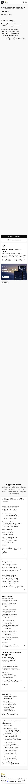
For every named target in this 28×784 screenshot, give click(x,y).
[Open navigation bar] (25, 2)
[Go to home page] (5, 2)
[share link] (24, 260)
